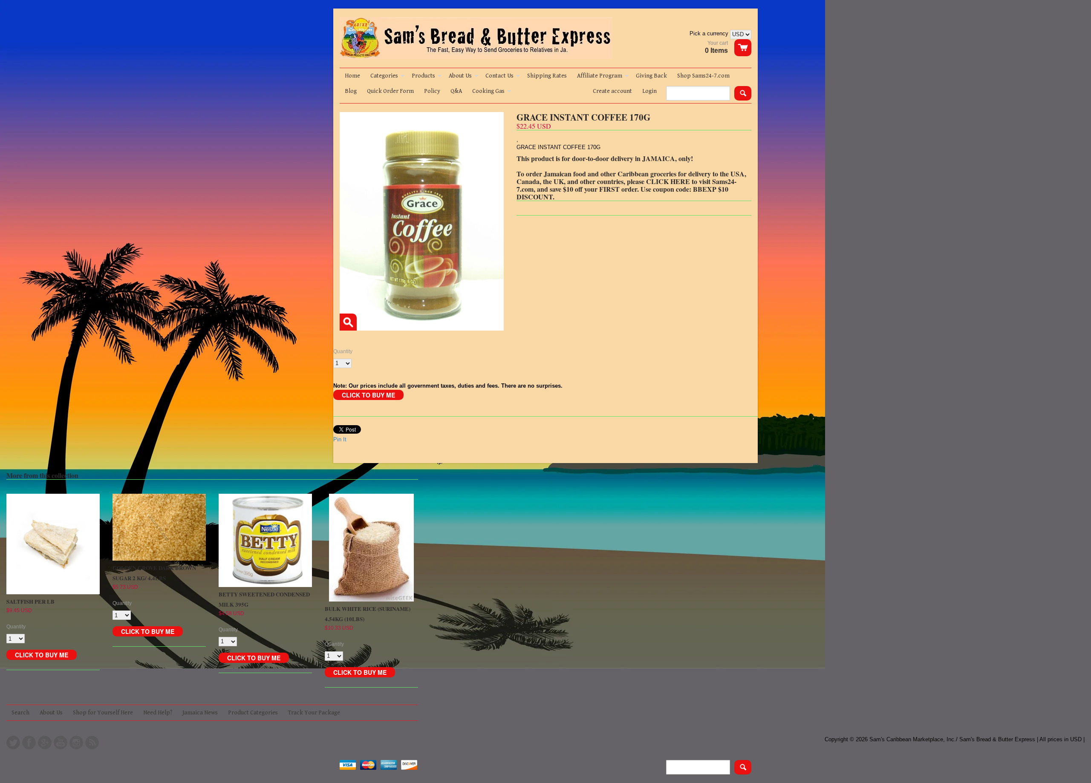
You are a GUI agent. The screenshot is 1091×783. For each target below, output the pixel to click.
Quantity (342, 351)
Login (649, 91)
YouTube (60, 742)
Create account (612, 91)
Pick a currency (710, 33)
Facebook (29, 742)
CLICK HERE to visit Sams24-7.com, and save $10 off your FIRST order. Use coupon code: (626, 185)
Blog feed (92, 742)
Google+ (45, 742)
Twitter (13, 742)
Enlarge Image (348, 322)
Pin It (339, 439)
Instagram (76, 742)
